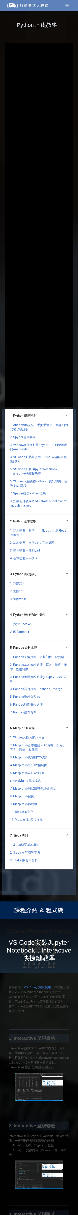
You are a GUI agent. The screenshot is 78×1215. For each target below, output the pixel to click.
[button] (39, 416)
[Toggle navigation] (67, 6)
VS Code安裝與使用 (37, 987)
